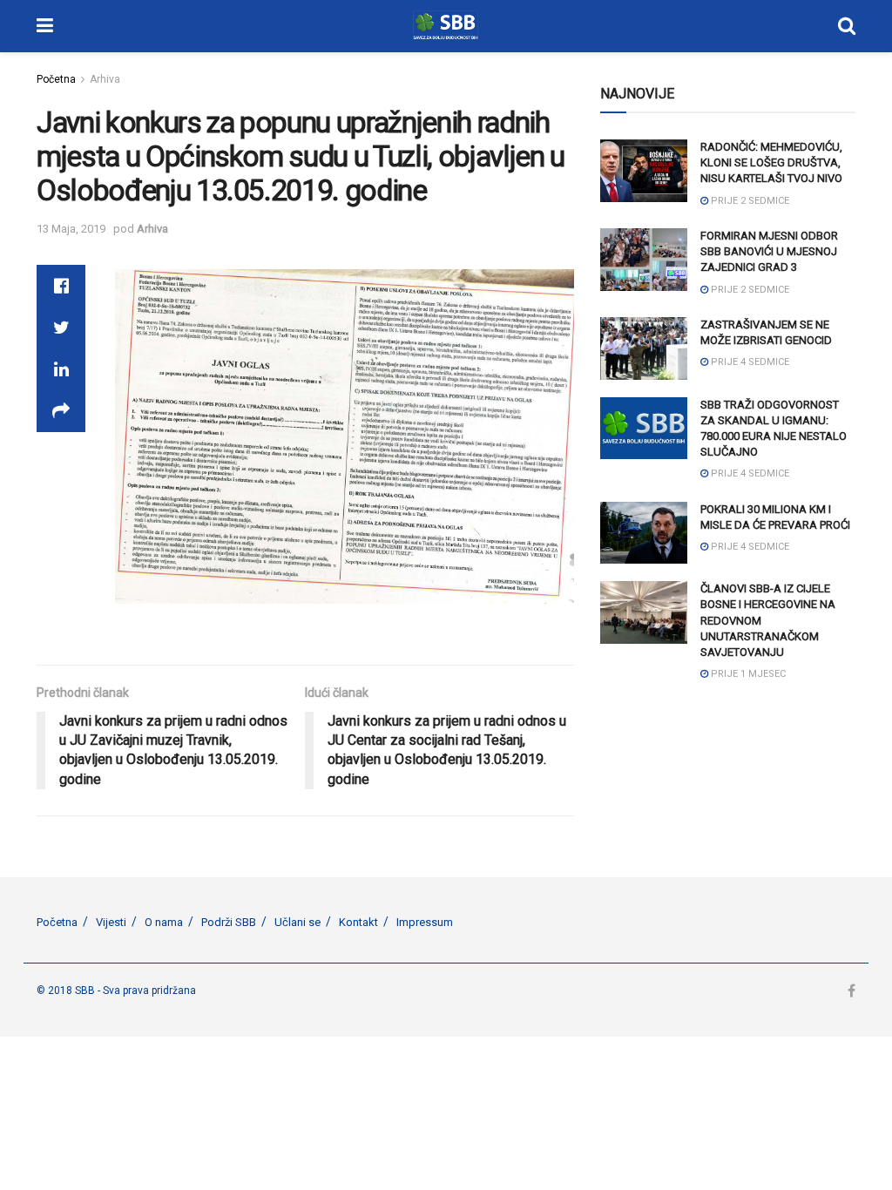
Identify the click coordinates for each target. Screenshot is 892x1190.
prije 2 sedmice (748, 200)
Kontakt (358, 922)
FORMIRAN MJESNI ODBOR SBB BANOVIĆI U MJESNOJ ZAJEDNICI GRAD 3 (769, 251)
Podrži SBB (228, 922)
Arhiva (105, 79)
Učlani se (297, 922)
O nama (164, 922)
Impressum (424, 922)
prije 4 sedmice (748, 362)
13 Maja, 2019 (71, 228)
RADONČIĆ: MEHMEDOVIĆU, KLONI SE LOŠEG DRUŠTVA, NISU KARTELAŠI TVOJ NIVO (771, 162)
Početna (56, 79)
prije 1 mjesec (747, 674)
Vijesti (111, 922)
